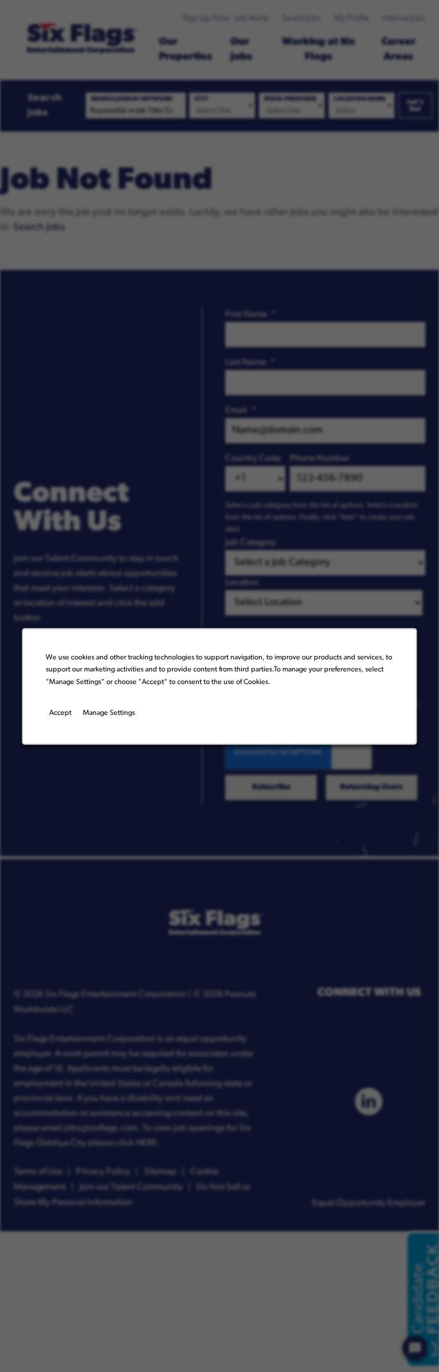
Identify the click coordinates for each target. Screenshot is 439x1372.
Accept (60, 713)
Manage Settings (109, 713)
